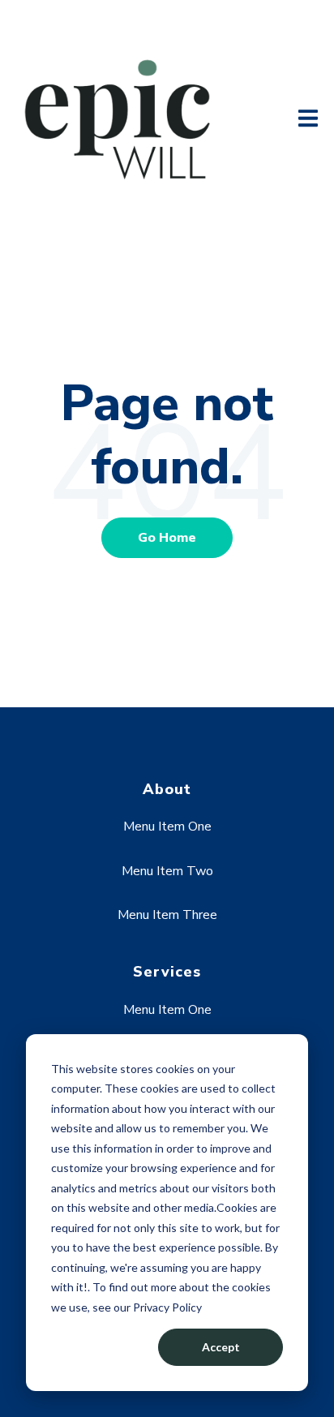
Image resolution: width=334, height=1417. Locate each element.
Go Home (167, 538)
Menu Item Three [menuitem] (167, 915)
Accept (221, 1347)
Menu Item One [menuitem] (167, 826)
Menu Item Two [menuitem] (167, 871)
